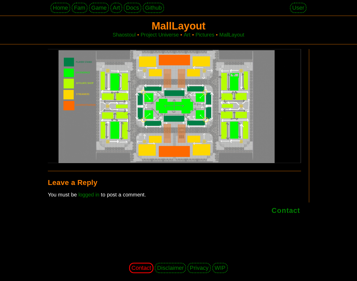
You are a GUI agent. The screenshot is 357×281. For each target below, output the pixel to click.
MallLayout (231, 35)
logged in (88, 195)
